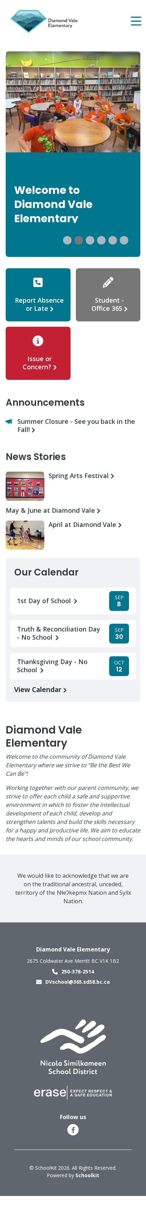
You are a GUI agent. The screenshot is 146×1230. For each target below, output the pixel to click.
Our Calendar (46, 572)
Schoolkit (87, 1175)
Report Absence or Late (39, 304)
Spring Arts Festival (80, 476)
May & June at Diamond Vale (51, 510)
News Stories (36, 456)
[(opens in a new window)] (73, 1046)
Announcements (45, 402)
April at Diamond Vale (83, 525)
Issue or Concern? (37, 362)
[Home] (45, 21)
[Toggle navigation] (135, 21)
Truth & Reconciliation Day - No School (58, 633)
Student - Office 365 (107, 304)
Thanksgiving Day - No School (52, 666)
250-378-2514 (77, 971)
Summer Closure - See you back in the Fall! (76, 425)
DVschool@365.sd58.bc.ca (77, 981)
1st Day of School (45, 601)
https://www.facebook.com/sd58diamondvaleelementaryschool (73, 1130)
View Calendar (38, 689)
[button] (67, 240)
